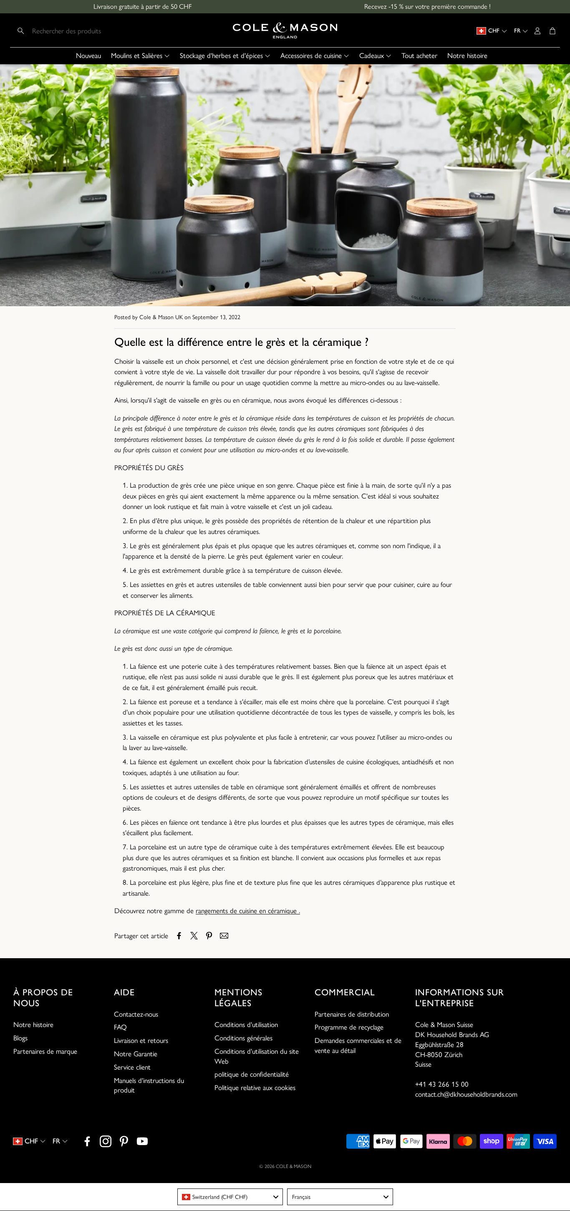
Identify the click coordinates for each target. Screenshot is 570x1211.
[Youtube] (142, 1141)
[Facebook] (87, 1141)
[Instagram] (105, 1141)
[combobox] (230, 1196)
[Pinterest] (124, 1141)
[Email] (224, 936)
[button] (67, 31)
